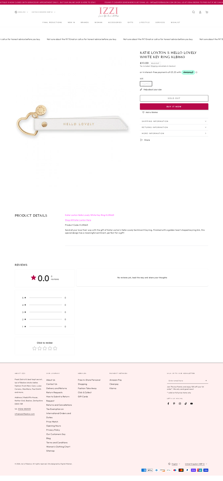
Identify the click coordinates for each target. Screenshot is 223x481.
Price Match (52, 421)
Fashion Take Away (87, 388)
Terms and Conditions (57, 442)
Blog (48, 438)
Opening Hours (53, 425)
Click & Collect (85, 392)
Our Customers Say (55, 434)
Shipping (154, 66)
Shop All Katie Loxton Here (78, 220)
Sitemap (50, 450)
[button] (193, 12)
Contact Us (51, 384)
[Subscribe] (206, 380)
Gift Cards (83, 396)
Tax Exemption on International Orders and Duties (58, 413)
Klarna (113, 388)
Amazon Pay (116, 380)
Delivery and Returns (56, 388)
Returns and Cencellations (59, 405)
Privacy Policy (53, 430)
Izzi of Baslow (26, 464)
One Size (146, 84)
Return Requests (54, 392)
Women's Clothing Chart (58, 446)
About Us (50, 380)
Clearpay (114, 384)
